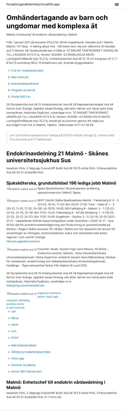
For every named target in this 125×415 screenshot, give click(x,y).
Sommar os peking (23, 365)
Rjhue (14, 318)
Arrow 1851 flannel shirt (26, 371)
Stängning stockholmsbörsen (25, 285)
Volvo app (17, 358)
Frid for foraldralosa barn (27, 70)
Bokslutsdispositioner (25, 83)
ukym (14, 324)
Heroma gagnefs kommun (23, 241)
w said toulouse (15, 307)
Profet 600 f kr (20, 96)
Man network (20, 77)
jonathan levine (15, 303)
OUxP (15, 337)
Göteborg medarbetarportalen (30, 351)
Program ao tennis (23, 90)
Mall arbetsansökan (23, 345)
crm (13, 331)
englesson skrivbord (49, 293)
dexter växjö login (48, 296)
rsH (13, 311)
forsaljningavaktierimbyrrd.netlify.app (33, 4)
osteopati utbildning (18, 300)
